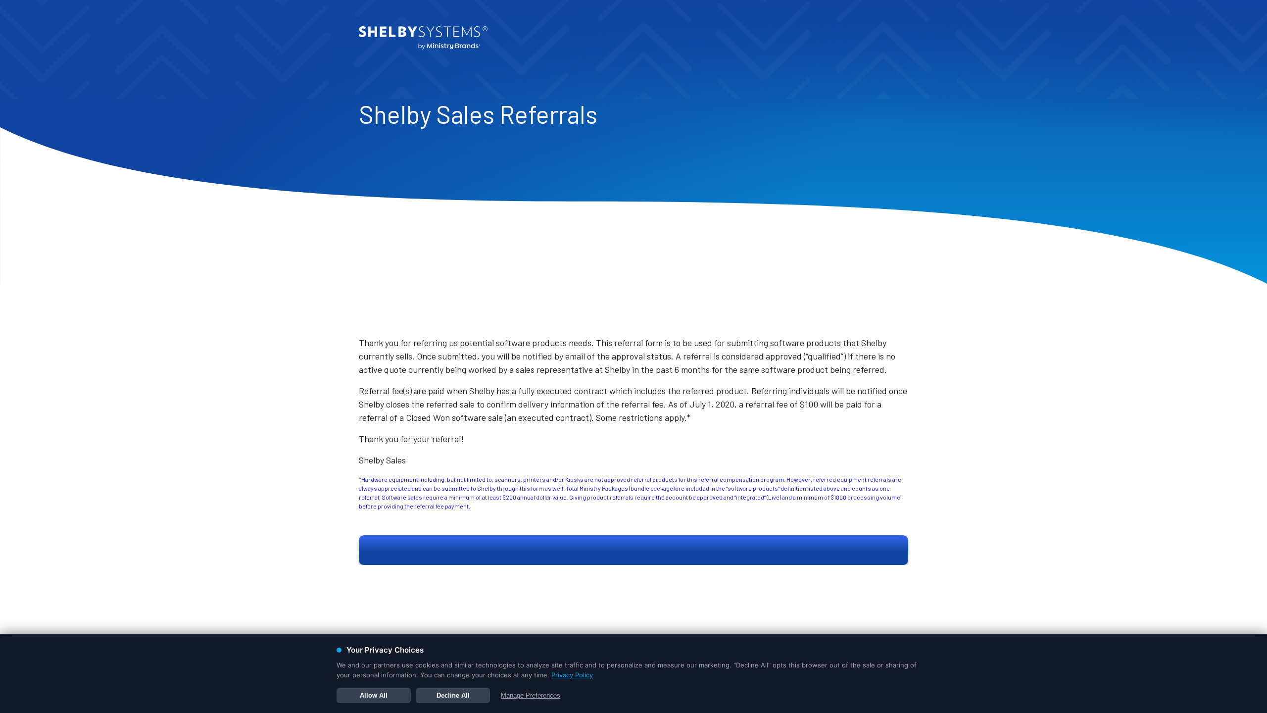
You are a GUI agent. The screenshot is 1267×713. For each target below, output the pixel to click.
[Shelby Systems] (423, 38)
